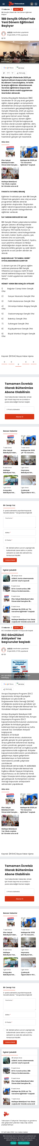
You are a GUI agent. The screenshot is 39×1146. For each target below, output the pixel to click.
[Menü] (4, 4)
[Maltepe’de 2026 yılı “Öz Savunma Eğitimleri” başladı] (29, 156)
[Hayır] (37, 1140)
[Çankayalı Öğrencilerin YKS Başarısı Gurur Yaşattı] (28, 484)
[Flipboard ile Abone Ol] (20, 68)
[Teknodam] (16, 4)
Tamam (13, 1143)
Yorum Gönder (10, 560)
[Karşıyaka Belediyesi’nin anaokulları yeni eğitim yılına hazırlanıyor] (10, 484)
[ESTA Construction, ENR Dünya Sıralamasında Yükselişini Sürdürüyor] (20, 589)
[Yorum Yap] (4, 73)
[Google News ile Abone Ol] (9, 68)
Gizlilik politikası (24, 1143)
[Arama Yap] (36, 4)
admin (9, 32)
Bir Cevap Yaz (9, 505)
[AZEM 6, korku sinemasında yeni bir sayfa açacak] (20, 578)
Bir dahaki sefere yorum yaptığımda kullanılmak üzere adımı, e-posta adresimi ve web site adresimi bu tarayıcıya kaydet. (20, 552)
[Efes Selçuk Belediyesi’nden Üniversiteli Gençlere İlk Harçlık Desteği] (10, 156)
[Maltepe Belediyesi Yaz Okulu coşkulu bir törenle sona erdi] (10, 177)
